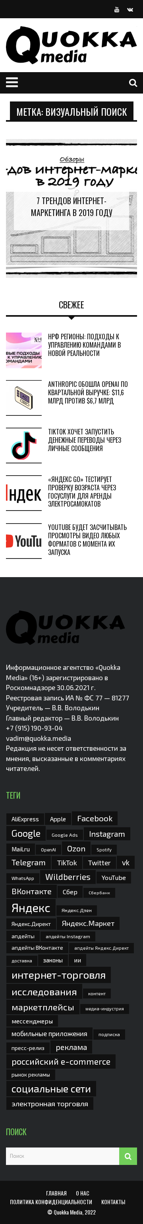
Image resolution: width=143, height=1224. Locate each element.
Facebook (94, 818)
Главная (56, 1193)
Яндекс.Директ (31, 923)
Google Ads (65, 835)
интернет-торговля (59, 974)
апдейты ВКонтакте (37, 947)
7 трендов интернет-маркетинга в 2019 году (71, 206)
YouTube (114, 877)
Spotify (104, 849)
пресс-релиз (28, 1047)
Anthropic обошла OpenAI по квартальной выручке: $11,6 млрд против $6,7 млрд (88, 392)
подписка (109, 1034)
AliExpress (25, 818)
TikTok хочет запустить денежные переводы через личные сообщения (84, 440)
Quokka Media (68, 1212)
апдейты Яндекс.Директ (101, 948)
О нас (82, 1193)
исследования (44, 991)
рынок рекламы (31, 1074)
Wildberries (68, 877)
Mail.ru (21, 849)
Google (26, 833)
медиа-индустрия (104, 1008)
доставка (22, 960)
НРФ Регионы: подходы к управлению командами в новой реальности (84, 345)
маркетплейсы (43, 1007)
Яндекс (31, 907)
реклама (71, 1047)
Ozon (76, 848)
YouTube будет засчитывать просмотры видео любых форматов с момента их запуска (87, 539)
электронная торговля (50, 1103)
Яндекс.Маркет (88, 923)
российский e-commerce (61, 1061)
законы (53, 960)
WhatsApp (23, 878)
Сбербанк (99, 892)
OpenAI (48, 849)
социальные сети (51, 1088)
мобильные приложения (49, 1033)
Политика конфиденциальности (51, 1201)
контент (97, 993)
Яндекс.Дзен (77, 910)
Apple (58, 818)
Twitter (99, 862)
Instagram (107, 833)
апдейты (23, 936)
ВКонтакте (32, 891)
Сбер (70, 891)
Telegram (29, 862)
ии (77, 960)
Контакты (113, 1201)
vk (125, 862)
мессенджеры (32, 1021)
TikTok (67, 862)
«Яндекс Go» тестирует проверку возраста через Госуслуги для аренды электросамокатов (82, 491)
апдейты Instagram (68, 936)
